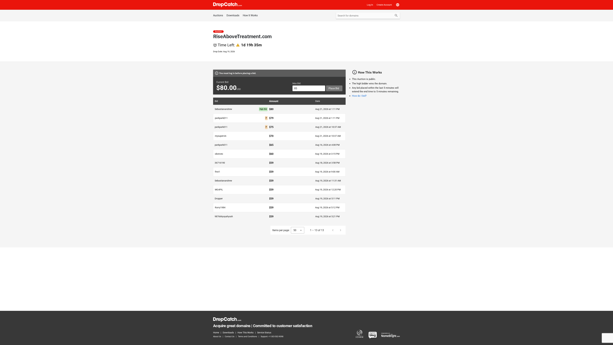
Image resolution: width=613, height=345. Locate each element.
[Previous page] (333, 230)
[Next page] (340, 230)
